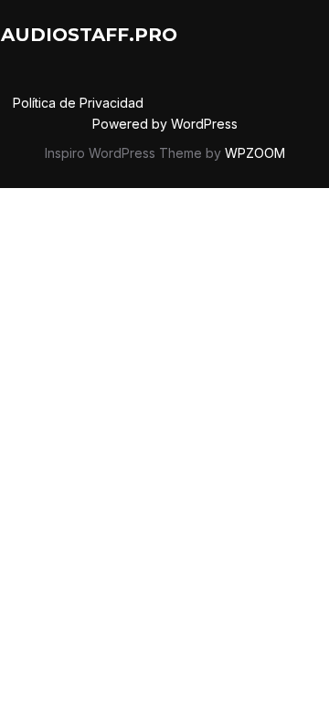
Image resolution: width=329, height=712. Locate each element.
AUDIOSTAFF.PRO (89, 35)
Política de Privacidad (78, 102)
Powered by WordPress (165, 123)
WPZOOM (255, 153)
